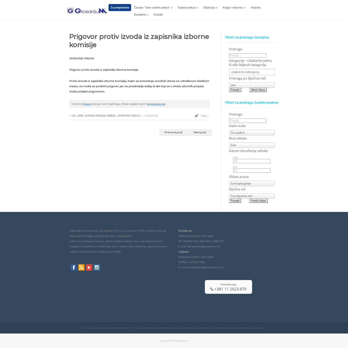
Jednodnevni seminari (157, 328)
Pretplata (137, 328)
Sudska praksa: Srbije (100, 115)
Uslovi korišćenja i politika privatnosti (216, 328)
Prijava (86, 103)
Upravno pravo (129, 115)
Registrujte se (156, 103)
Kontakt (158, 14)
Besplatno (140, 14)
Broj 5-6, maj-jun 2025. (252, 328)
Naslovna (87, 328)
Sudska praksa (186, 7)
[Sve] (252, 145)
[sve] (252, 85)
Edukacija (209, 7)
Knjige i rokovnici (233, 7)
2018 (80, 115)
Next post (200, 132)
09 (74, 115)
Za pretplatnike (120, 7)
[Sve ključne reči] (252, 196)
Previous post (173, 132)
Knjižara (255, 7)
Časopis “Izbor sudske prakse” (152, 7)
